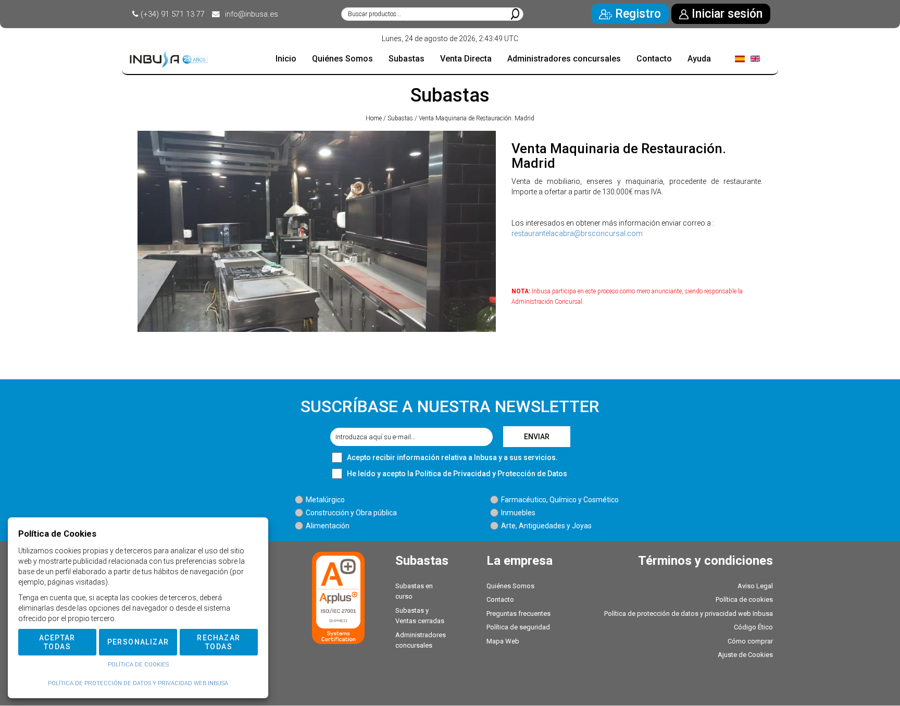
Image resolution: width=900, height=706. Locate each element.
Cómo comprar (750, 641)
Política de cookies (744, 599)
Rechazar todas (218, 642)
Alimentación (327, 526)
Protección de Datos (532, 473)
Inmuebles (518, 513)
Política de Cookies (138, 664)
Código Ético (753, 627)
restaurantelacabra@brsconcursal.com (577, 233)
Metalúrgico (325, 500)
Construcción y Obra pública (351, 513)
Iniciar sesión (725, 14)
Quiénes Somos (510, 586)
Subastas (400, 118)
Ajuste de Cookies (745, 655)
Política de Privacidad (453, 473)
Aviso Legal (755, 586)
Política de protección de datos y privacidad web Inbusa (688, 613)
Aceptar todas (57, 642)
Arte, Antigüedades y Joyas (546, 526)
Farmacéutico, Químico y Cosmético (560, 500)
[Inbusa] (169, 59)
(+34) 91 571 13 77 (173, 14)
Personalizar (138, 642)
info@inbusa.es (251, 14)
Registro (636, 14)
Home (374, 118)
